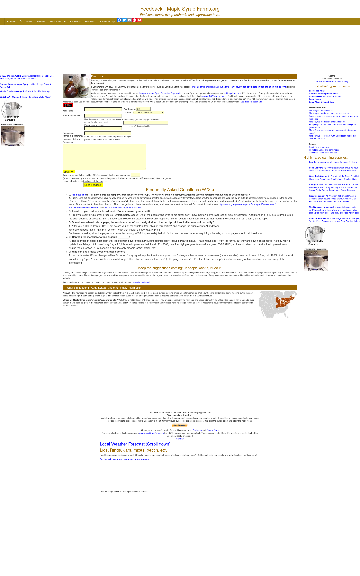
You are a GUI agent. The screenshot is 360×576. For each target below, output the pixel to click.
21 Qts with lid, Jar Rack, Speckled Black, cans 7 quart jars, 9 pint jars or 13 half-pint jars (334, 177)
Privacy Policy (212, 430)
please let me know (140, 282)
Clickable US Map (107, 21)
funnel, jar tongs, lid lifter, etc (334, 162)
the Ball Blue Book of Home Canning (332, 81)
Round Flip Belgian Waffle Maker (25, 96)
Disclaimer (197, 430)
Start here (11, 21)
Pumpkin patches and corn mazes (324, 149)
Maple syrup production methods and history (329, 113)
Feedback (41, 21)
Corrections (75, 21)
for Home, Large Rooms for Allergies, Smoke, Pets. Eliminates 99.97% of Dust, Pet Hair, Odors (334, 220)
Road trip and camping (319, 147)
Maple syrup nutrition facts (321, 110)
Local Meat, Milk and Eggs (321, 102)
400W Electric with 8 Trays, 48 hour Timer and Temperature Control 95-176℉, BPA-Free (333, 169)
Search (29, 21)
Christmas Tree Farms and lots (323, 152)
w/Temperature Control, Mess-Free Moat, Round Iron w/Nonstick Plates (27, 77)
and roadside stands (325, 96)
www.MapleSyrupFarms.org (151, 433)
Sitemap (180, 438)
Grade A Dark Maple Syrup (25, 91)
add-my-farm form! (232, 93)
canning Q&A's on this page (214, 96)
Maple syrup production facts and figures (327, 121)
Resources (89, 21)
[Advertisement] (180, 52)
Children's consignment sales (323, 93)
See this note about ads (251, 101)
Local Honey (315, 99)
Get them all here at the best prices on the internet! (124, 459)
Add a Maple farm (58, 21)
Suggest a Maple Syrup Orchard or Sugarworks (160, 93)
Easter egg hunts (317, 90)
